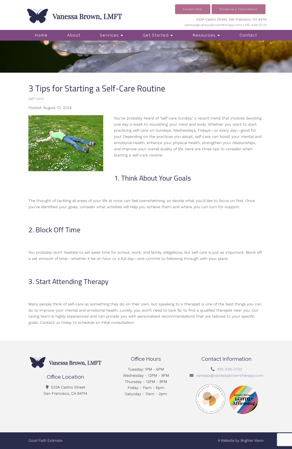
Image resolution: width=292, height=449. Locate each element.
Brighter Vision (252, 440)
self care (36, 98)
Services (109, 35)
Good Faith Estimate (45, 440)
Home (41, 35)
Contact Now (192, 9)
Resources (204, 35)
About (73, 35)
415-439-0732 (256, 25)
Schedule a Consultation (239, 9)
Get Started (156, 35)
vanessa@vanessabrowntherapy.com (213, 25)
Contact (248, 35)
